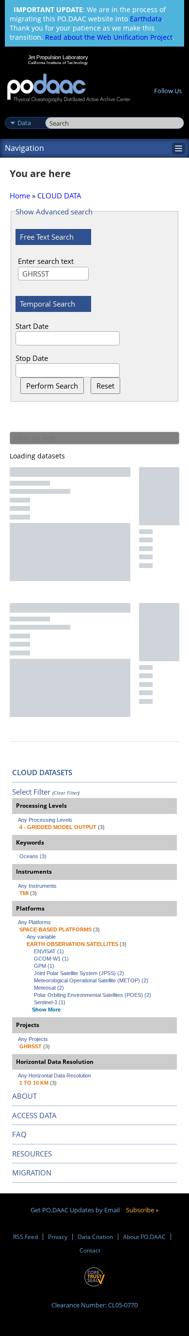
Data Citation (95, 1237)
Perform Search (52, 386)
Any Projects (33, 1039)
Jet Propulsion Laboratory (58, 57)
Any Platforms (34, 922)
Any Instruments (37, 886)
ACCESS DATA (34, 1115)
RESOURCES (32, 1153)
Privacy (57, 1237)
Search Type (24, 112)
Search (56, 112)
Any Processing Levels (45, 820)
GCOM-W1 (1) (51, 958)
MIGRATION (31, 1172)
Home (20, 195)
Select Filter (31, 792)
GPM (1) (44, 966)
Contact (89, 1250)
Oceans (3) (33, 856)
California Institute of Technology (58, 62)
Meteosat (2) (49, 988)
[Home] (68, 88)
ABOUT (24, 1096)
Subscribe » (142, 1210)
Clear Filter (66, 792)
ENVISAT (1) (49, 951)
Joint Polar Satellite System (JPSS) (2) (79, 973)
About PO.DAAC (144, 1237)
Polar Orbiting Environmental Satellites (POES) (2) (92, 995)
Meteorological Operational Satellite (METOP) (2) (91, 980)
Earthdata (146, 18)
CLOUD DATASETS (42, 772)
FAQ (19, 1134)
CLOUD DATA (59, 195)
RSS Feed (25, 1237)
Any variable (41, 937)
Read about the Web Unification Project (109, 37)
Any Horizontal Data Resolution (54, 1075)
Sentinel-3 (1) (49, 1002)
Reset (105, 386)
